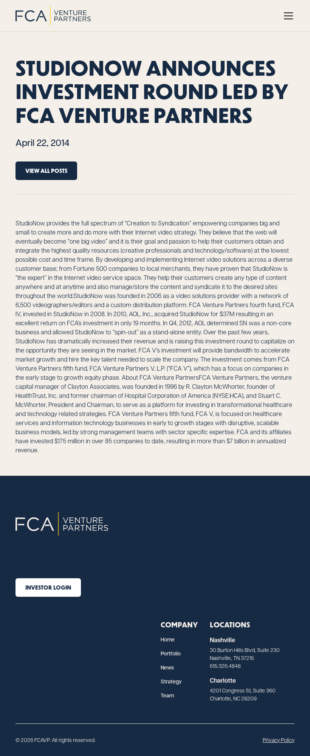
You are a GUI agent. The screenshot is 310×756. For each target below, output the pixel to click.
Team (167, 695)
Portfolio (171, 653)
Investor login (48, 587)
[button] (286, 16)
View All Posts (46, 170)
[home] (53, 15)
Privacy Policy (278, 739)
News (167, 667)
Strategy (171, 681)
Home (168, 639)
